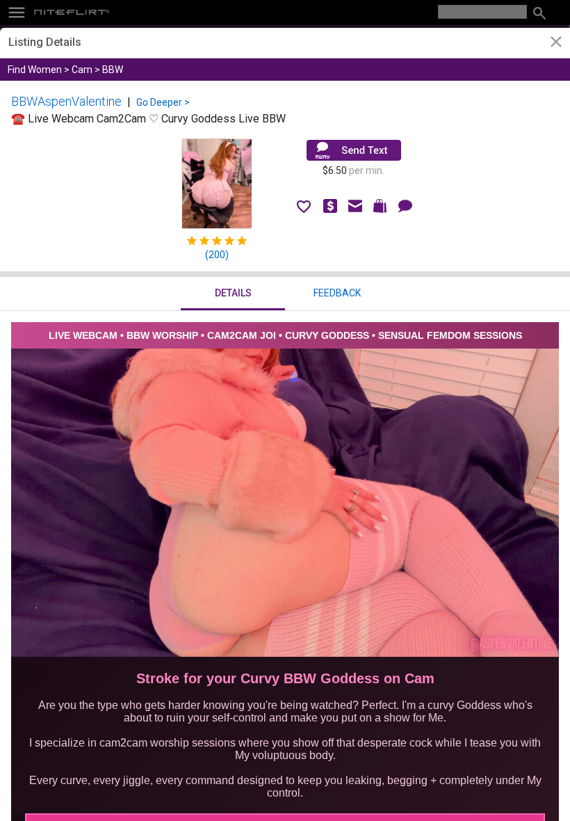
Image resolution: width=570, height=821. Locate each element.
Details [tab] (233, 292)
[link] (556, 43)
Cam (82, 69)
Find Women (35, 69)
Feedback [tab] (337, 292)
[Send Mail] (354, 150)
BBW (112, 69)
